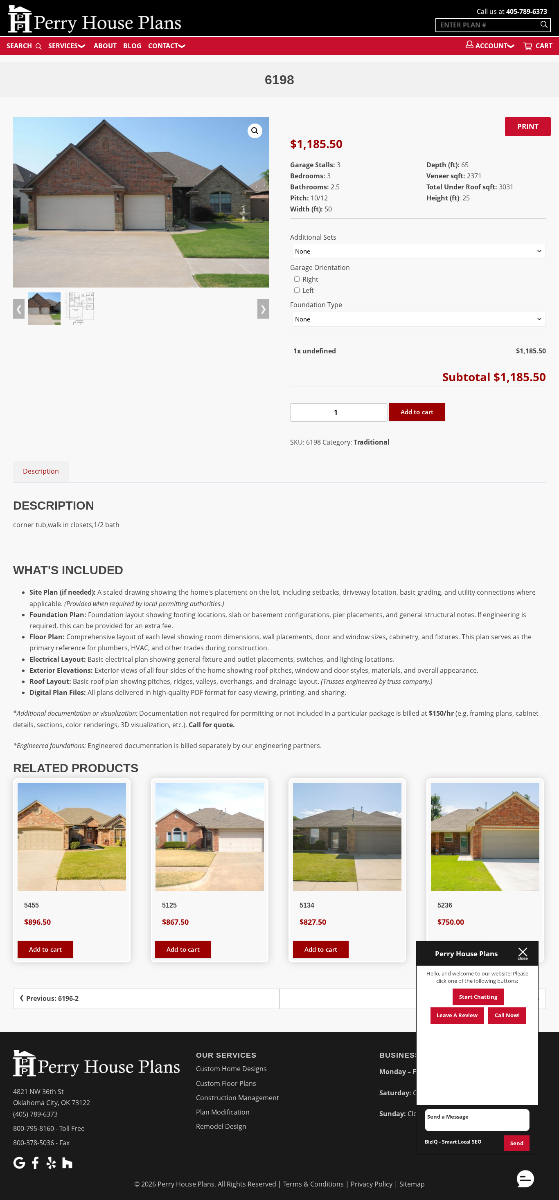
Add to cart (417, 412)
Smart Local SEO (462, 1141)
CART (543, 45)
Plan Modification (223, 1112)
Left (307, 290)
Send (516, 1143)
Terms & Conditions (313, 1184)
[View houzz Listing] (68, 1166)
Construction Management (237, 1097)
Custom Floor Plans (226, 1083)
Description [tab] (41, 471)
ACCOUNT (491, 45)
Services (63, 45)
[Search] (544, 25)
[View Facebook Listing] (36, 1166)
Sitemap (412, 1184)
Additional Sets (313, 237)
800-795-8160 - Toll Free (49, 1128)
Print (528, 126)
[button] (255, 131)
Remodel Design (221, 1126)
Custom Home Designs (231, 1068)
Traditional (372, 442)
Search (20, 45)
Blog (132, 45)
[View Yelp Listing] (52, 1166)
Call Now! (507, 1015)
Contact (163, 45)
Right (309, 279)
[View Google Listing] (20, 1166)
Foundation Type (316, 304)
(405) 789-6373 (35, 1114)
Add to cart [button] (45, 949)
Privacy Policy (371, 1184)
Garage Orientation (320, 267)
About (105, 45)
